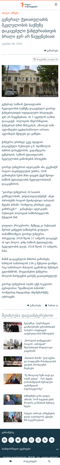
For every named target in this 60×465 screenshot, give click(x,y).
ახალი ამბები (10, 13)
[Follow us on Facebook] (4, 440)
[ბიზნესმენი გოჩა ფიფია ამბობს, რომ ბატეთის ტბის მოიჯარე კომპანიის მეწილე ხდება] (12, 399)
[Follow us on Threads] (38, 440)
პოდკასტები (30, 461)
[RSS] (45, 440)
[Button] (51, 50)
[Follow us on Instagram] (31, 440)
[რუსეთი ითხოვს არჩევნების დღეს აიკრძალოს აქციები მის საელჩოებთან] (12, 417)
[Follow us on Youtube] (18, 440)
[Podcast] (51, 440)
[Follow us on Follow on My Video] (25, 440)
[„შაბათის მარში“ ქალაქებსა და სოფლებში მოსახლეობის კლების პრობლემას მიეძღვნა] (12, 361)
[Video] (10, 461)
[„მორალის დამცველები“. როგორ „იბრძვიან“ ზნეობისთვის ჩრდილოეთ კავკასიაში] (12, 344)
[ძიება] (49, 461)
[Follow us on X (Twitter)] (11, 440)
